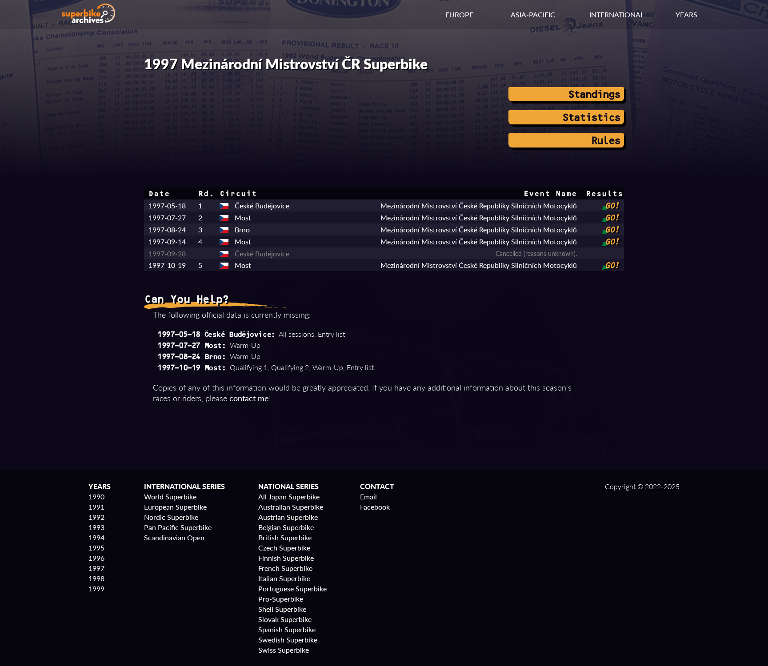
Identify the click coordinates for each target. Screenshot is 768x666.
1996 (96, 558)
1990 (96, 496)
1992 (96, 517)
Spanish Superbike (287, 629)
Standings (594, 94)
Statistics (591, 117)
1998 (96, 578)
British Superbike (285, 537)
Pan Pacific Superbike (178, 527)
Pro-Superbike (280, 599)
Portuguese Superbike (292, 588)
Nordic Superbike (171, 517)
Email (368, 496)
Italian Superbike (284, 578)
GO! (611, 205)
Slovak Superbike (285, 619)
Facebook (375, 507)
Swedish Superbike (287, 639)
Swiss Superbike (283, 650)
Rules (605, 140)
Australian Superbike (290, 507)
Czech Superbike (284, 547)
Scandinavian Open (174, 537)
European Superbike (175, 507)
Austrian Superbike (288, 517)
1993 (96, 527)
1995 (96, 547)
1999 (96, 588)
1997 (96, 568)
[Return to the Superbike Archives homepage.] (88, 20)
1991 (96, 507)
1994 (96, 537)
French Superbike (285, 568)
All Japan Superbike (289, 496)
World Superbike (170, 496)
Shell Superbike (282, 609)
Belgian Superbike (286, 527)
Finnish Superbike (286, 558)
